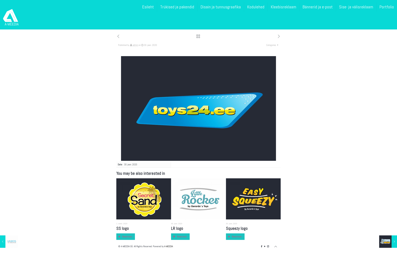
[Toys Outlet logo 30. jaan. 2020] (388, 241)
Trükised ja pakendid (177, 7)
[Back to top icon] (275, 246)
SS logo (122, 228)
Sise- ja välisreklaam (356, 7)
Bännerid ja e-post (318, 7)
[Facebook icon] (261, 246)
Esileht (148, 7)
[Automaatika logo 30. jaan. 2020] (9, 241)
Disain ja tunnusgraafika (221, 7)
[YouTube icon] (265, 246)
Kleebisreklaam (283, 7)
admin (135, 45)
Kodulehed (255, 7)
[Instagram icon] (268, 246)
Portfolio (386, 7)
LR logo (177, 228)
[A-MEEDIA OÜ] (11, 17)
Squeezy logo (237, 228)
